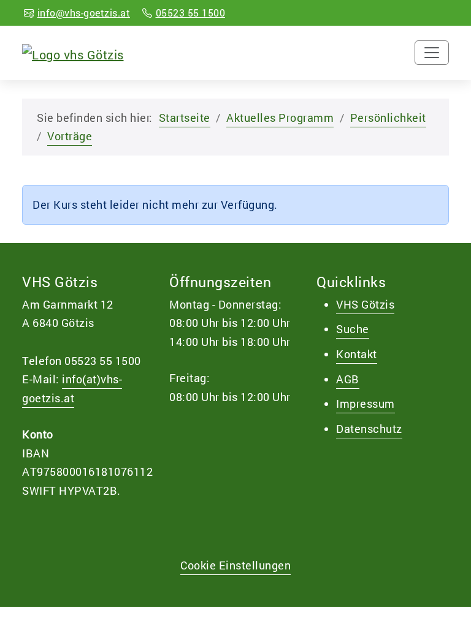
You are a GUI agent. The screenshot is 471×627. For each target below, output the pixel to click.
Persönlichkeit (388, 117)
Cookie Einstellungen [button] (235, 565)
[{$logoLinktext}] (73, 53)
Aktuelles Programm (280, 117)
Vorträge (69, 136)
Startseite (184, 117)
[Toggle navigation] (432, 52)
